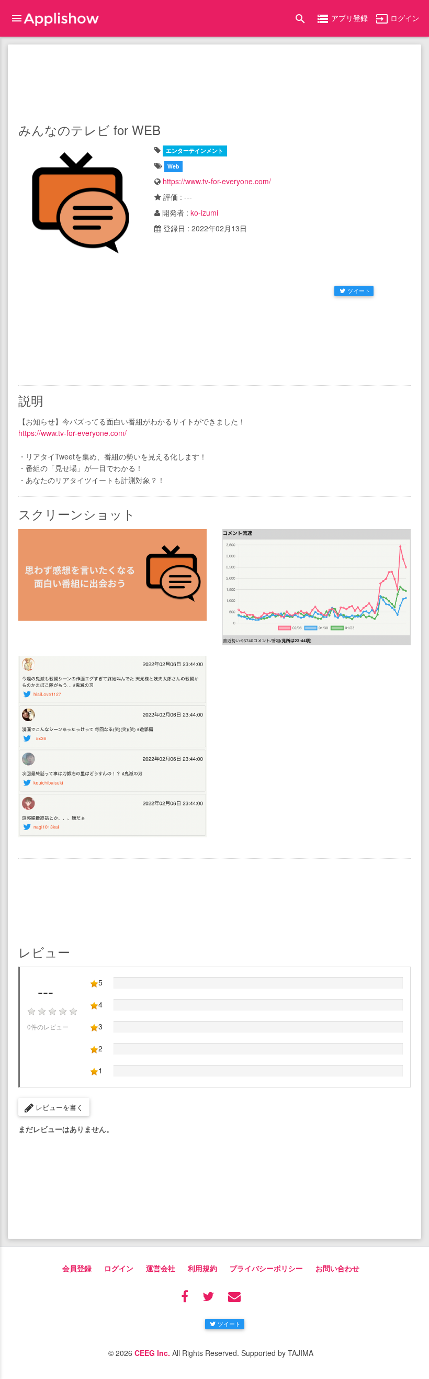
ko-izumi (204, 212)
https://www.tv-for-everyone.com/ (217, 181)
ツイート (358, 290)
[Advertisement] (214, 81)
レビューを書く (58, 1107)
